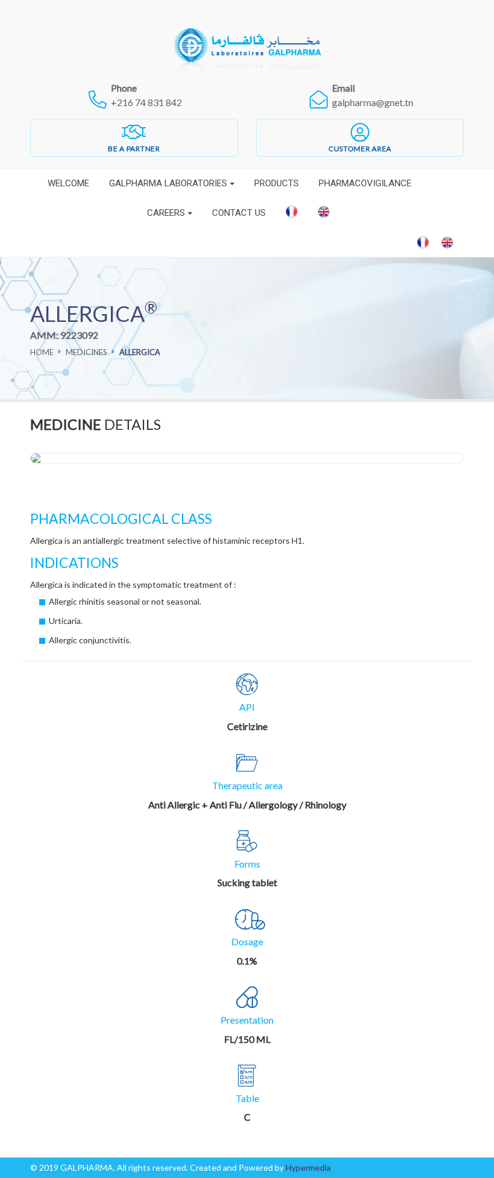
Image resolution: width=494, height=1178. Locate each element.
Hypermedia (308, 1167)
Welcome (68, 183)
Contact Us (239, 212)
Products (276, 183)
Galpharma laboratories (168, 183)
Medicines (86, 352)
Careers (166, 212)
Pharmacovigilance (365, 183)
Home (42, 352)
